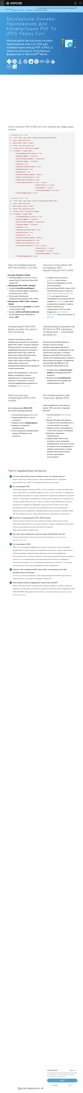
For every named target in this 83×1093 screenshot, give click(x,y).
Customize (54, 1085)
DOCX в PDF (33, 415)
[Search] (80, 3)
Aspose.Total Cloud (23, 386)
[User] (75, 3)
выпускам (59, 301)
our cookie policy (61, 1076)
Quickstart (16, 576)
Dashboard (50, 280)
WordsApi (25, 278)
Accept (62, 1080)
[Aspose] (14, 3)
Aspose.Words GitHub (54, 293)
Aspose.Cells (51, 314)
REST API (50, 317)
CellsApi (33, 278)
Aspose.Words (61, 312)
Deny (70, 1085)
